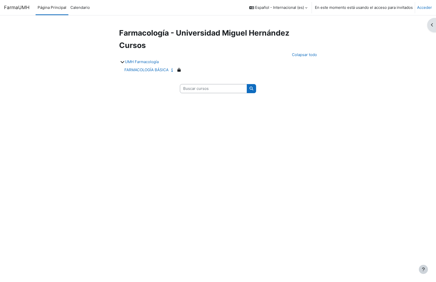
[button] (278, 7)
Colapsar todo (304, 54)
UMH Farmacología (142, 61)
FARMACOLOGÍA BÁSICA (146, 69)
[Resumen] (173, 69)
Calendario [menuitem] (80, 7)
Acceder (424, 7)
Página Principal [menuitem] (52, 7)
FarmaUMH (17, 7)
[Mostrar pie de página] (423, 269)
